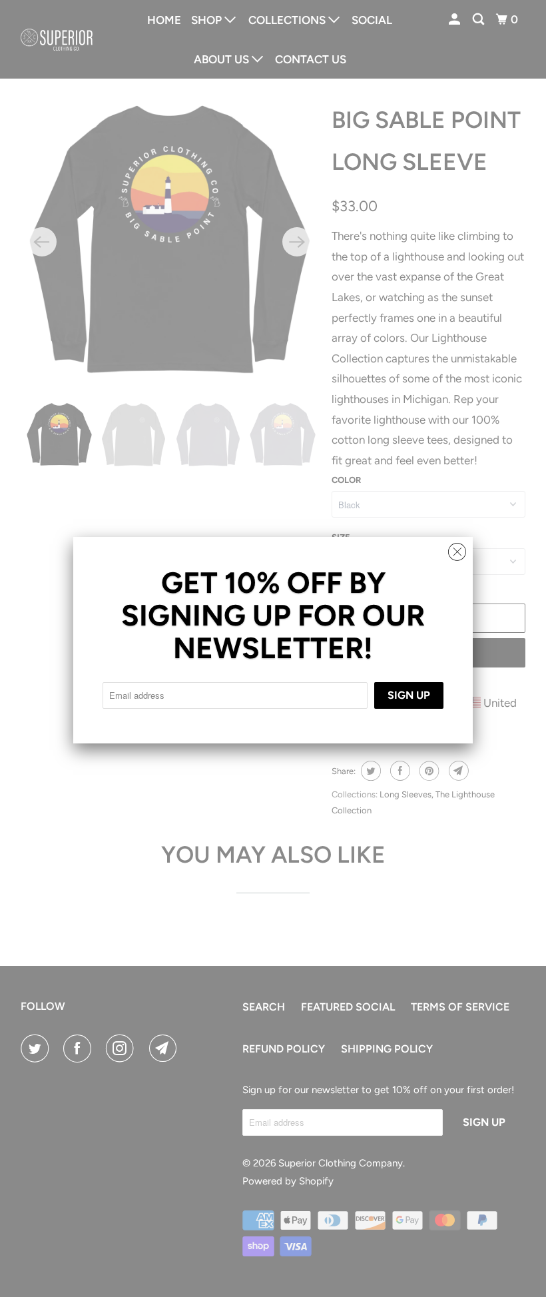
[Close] (457, 548)
